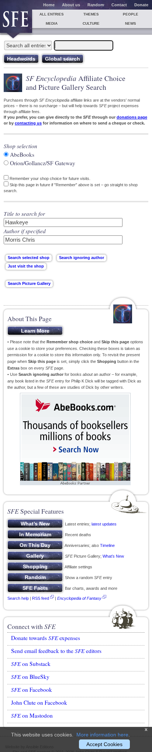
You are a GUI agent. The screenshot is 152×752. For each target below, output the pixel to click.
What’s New (113, 556)
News (130, 23)
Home (49, 5)
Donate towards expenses (45, 638)
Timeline (107, 545)
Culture (91, 23)
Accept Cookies (104, 744)
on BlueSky (30, 676)
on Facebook (31, 689)
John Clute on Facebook (39, 702)
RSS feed (40, 598)
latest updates (104, 524)
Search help (18, 598)
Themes (91, 14)
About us (71, 5)
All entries (51, 14)
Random (95, 5)
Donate (141, 5)
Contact (119, 5)
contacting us (28, 123)
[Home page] (16, 21)
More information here (102, 735)
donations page (132, 117)
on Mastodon (32, 715)
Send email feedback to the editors (56, 650)
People (130, 14)
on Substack (31, 663)
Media (52, 23)
